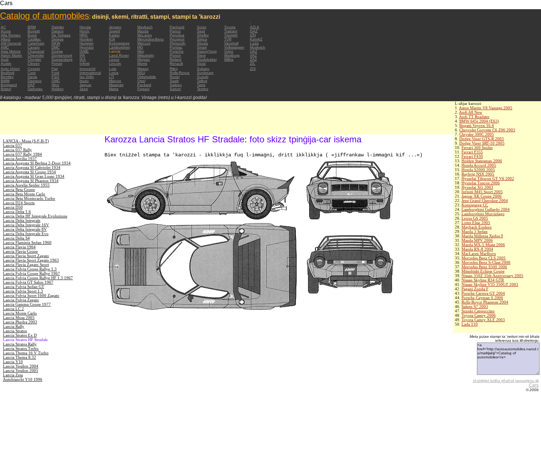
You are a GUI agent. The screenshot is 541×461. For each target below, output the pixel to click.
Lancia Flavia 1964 (19, 247)
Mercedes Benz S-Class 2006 (486, 262)
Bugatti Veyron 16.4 (476, 125)
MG (140, 47)
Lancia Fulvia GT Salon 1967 (28, 282)
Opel (141, 81)
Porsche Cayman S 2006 (482, 297)
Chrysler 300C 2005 (476, 134)
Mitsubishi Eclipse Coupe (483, 271)
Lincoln (115, 63)
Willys (228, 59)
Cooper (34, 69)
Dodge (57, 51)
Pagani (143, 89)
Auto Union (10, 69)
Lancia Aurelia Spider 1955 (26, 185)
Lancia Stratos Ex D (20, 335)
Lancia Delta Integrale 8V (25, 229)
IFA (82, 55)
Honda (85, 27)
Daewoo (35, 81)
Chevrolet (36, 55)
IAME (84, 51)
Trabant (230, 31)
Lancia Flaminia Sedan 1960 (27, 242)
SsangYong (207, 51)
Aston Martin (11, 55)
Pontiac (176, 47)
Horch (84, 31)
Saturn (175, 89)
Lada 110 (470, 324)
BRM (32, 27)
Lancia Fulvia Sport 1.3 (23, 291)
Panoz (175, 31)
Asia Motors (11, 51)
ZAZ (253, 59)
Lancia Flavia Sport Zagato (26, 255)
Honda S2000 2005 (478, 169)
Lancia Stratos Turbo (21, 348)
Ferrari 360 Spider (477, 147)
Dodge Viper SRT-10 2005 (482, 143)
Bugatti (34, 31)
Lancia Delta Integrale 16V (26, 225)
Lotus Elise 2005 (476, 222)
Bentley (7, 77)
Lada (254, 43)
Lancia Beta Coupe (19, 189)
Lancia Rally (13, 326)
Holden (58, 89)
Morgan (143, 59)
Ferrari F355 (472, 152)
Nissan (143, 69)
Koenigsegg (119, 43)
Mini (140, 51)
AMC (5, 47)
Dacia (32, 77)
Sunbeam (205, 73)
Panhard (177, 27)
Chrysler (34, 59)
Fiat (55, 69)
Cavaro (34, 47)
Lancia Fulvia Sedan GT (23, 286)
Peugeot (177, 39)
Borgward (9, 85)
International (90, 73)
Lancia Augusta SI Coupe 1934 (29, 172)
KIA (112, 39)
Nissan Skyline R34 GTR (483, 280)
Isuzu (84, 81)
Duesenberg (62, 59)
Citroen (34, 63)
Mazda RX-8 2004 (477, 249)
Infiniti (84, 63)
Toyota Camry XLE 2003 (483, 320)
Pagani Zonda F (475, 289)
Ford (55, 73)
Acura (6, 31)
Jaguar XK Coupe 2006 (482, 196)
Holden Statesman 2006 (482, 161)
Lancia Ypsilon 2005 (20, 370)
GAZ (254, 31)
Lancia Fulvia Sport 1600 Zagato (31, 295)
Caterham (36, 43)
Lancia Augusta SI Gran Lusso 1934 (33, 176)
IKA (82, 59)
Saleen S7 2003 (475, 306)
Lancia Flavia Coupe (20, 251)
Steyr (201, 55)
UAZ (253, 51)
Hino (55, 85)
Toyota (230, 27)
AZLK (254, 27)
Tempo (202, 89)
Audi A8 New (470, 112)
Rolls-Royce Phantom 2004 (485, 302)
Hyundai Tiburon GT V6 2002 (488, 178)
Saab (174, 81)
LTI (111, 77)
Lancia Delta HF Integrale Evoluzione (35, 216)
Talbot (202, 81)
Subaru (203, 69)
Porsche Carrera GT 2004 (483, 293)
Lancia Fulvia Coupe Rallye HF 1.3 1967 (38, 278)
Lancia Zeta (13, 375)
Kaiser (114, 35)
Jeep (83, 89)
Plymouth (177, 43)
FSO (55, 77)
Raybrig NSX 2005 (478, 174)
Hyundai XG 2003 (477, 187)
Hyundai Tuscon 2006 (481, 183)
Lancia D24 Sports (19, 203)
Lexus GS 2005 (475, 218)
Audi (4, 59)
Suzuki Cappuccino (478, 311)
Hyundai (86, 47)
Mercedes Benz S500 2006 (484, 267)
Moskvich (257, 47)
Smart (202, 47)
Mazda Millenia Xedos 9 (482, 236)
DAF (31, 85)
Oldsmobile (146, 77)
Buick (32, 35)
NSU (141, 73)
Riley (174, 69)
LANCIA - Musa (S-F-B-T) (26, 141)
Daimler (58, 27)
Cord (32, 73)
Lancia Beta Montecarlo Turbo (29, 198)
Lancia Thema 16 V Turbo (26, 353)
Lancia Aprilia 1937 (20, 158)
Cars (533, 385)
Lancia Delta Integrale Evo (26, 233)
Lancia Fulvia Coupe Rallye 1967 (31, 273)
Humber (86, 39)
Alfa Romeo (11, 35)
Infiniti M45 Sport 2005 (482, 191)
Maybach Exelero (477, 227)
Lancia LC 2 (13, 308)
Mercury (144, 43)
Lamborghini (119, 47)
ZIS (253, 69)
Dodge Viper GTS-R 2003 (481, 138)
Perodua (177, 35)
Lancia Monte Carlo (20, 313)
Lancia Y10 (13, 361)
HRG (83, 35)
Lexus (114, 59)
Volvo (228, 51)
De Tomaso (61, 35)
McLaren (144, 35)
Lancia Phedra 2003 (20, 322)
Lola (112, 69)
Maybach (145, 27)
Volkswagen (234, 47)
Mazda (143, 31)
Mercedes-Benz (150, 39)
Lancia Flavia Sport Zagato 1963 (31, 260)
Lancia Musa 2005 (19, 317)
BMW (5, 81)
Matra (114, 89)
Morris (142, 63)
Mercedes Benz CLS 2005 (484, 258)
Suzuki (202, 77)
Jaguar (85, 85)
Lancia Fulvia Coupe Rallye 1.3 (30, 269)
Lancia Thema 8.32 (19, 357)
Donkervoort (62, 55)
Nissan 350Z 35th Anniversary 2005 (492, 275)
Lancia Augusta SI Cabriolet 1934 (31, 167)
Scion (201, 27)
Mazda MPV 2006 (477, 240)
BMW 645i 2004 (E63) (479, 121)
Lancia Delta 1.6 (17, 211)
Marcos (115, 81)
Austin (6, 63)
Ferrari (57, 63)
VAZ (253, 55)
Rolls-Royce (180, 73)
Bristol (6, 89)
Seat (201, 31)
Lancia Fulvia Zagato (21, 300)
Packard (144, 85)
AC (3, 27)
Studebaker (207, 59)
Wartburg (232, 55)
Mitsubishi (145, 55)
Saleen (176, 85)
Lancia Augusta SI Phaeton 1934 (31, 180)
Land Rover (119, 55)
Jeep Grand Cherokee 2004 (485, 200)
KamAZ (256, 39)
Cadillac (34, 39)
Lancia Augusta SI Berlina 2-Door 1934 (37, 163)
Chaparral (36, 51)
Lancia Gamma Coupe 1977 (27, 304)
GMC (56, 81)
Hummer (86, 43)
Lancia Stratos (15, 331)
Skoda (202, 43)
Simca (202, 39)
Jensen (115, 27)
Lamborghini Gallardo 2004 (486, 209)
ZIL (252, 63)
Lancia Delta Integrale (21, 220)
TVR (227, 39)
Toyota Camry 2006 (479, 315)
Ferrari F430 (472, 156)
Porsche (177, 51)
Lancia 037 (12, 145)
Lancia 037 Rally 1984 (22, 154)
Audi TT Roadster (474, 116)
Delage (58, 39)
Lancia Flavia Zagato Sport (26, 264)
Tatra (201, 85)
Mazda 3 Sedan (475, 231)
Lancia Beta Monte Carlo (24, 194)
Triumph (231, 35)
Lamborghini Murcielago (483, 214)
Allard (5, 39)
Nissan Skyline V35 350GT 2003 (490, 284)
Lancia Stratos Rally (20, 344)
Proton (175, 55)
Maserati (116, 85)
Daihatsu (35, 89)
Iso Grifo (86, 77)
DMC (56, 47)
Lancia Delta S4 (16, 238)
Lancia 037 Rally (17, 150)
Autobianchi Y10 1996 (22, 379)
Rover (175, 77)
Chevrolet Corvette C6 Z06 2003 (487, 130)
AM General (11, 43)
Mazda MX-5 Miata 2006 (483, 244)
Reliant (175, 59)
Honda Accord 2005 (479, 165)
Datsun (58, 31)
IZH (253, 35)
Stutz (201, 63)
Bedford (7, 73)
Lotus (114, 73)
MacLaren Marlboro (479, 253)
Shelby (203, 35)
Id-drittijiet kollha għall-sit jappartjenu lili (505, 381)
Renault (176, 63)
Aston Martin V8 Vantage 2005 (485, 108)
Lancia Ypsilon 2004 (20, 366)
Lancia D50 (13, 207)
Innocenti (87, 69)
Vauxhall (231, 43)
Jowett (114, 31)
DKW (56, 43)
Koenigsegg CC (475, 205)
